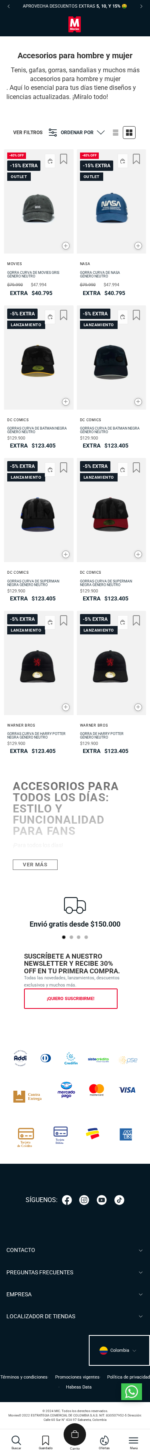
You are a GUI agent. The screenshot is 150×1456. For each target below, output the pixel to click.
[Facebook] (67, 1200)
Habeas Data (79, 1387)
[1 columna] (115, 132)
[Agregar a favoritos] (63, 159)
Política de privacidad (128, 1377)
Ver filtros (27, 132)
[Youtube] (102, 1200)
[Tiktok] (119, 1200)
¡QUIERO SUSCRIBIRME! (70, 998)
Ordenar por (77, 132)
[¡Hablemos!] (131, 1391)
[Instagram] (84, 1200)
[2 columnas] (129, 132)
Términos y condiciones (24, 1377)
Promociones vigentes (77, 1377)
